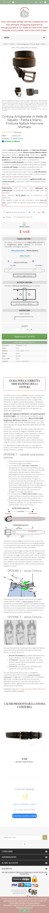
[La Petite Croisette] (24, 12)
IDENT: (4, 136)
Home (6, 44)
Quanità (24, 326)
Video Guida (24, 256)
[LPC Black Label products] (24, 225)
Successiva (36, 92)
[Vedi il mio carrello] (45, 2)
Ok (24, 910)
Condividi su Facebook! (24, 217)
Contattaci (15, 6)
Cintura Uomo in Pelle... (24, 762)
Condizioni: (6, 138)
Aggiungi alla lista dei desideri (15, 212)
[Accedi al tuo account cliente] (36, 2)
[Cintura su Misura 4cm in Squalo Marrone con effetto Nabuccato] (18, 92)
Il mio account (10, 863)
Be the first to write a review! (24, 816)
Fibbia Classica (32, 250)
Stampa (8, 217)
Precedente (13, 92)
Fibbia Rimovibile (17, 250)
